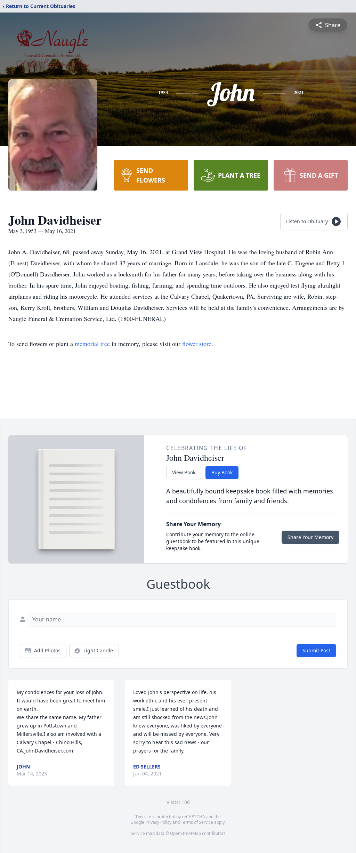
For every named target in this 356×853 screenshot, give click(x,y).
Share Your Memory (310, 537)
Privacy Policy (158, 822)
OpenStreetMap (185, 833)
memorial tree (92, 343)
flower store (196, 343)
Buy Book (222, 472)
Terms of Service (197, 822)
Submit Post (316, 650)
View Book (183, 472)
